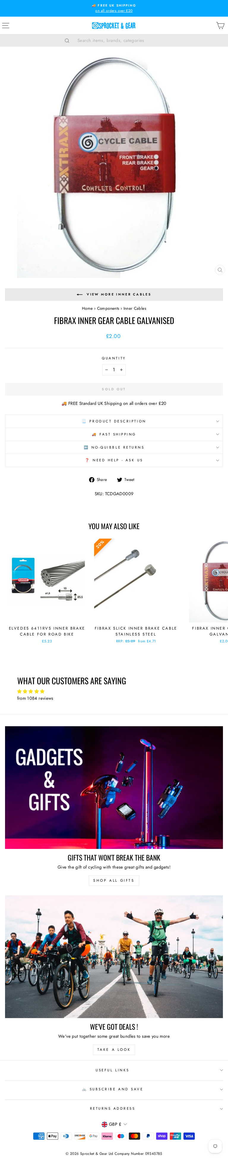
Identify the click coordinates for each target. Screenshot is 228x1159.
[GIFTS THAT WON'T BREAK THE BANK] (114, 787)
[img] (114, 691)
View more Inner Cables (119, 294)
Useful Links (112, 1069)
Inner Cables (135, 308)
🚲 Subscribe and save (112, 1089)
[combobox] (121, 40)
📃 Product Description (114, 421)
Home (87, 308)
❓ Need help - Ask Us (114, 460)
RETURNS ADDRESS (112, 1108)
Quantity (114, 358)
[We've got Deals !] (114, 956)
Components (108, 308)
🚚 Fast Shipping (114, 434)
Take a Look (114, 1049)
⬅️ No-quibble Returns (114, 447)
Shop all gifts (113, 880)
